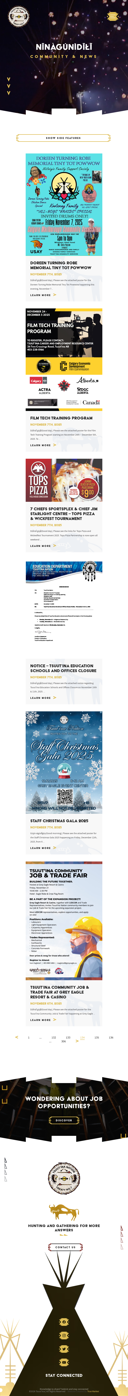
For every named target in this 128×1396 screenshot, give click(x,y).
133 (68, 1037)
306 (63, 1041)
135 (96, 1037)
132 (54, 1037)
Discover (64, 1120)
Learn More (40, 295)
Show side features (63, 138)
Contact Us (65, 1247)
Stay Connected (64, 1375)
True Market (93, 1391)
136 (111, 1037)
